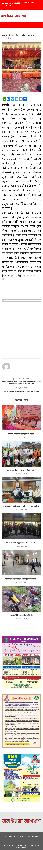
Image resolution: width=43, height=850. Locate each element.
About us (33, 2)
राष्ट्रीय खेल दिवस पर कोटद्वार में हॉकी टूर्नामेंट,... (21, 470)
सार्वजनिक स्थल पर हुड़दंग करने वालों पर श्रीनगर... (21, 543)
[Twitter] (7, 6)
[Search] (41, 25)
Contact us (26, 2)
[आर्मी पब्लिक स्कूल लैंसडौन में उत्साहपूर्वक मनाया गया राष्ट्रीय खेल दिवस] (21, 562)
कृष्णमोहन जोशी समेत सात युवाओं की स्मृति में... (21, 434)
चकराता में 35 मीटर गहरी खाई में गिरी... (21, 615)
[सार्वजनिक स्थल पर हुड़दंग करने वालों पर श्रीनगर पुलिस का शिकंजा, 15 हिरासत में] (21, 526)
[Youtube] (10, 6)
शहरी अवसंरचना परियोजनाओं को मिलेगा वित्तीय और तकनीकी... (21, 506)
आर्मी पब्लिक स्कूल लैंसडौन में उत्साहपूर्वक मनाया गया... (21, 579)
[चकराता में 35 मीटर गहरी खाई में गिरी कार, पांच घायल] (21, 599)
